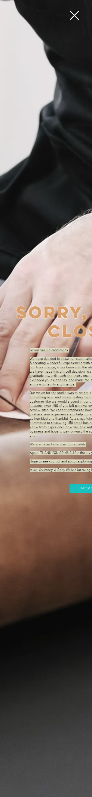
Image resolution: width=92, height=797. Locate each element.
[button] (74, 15)
